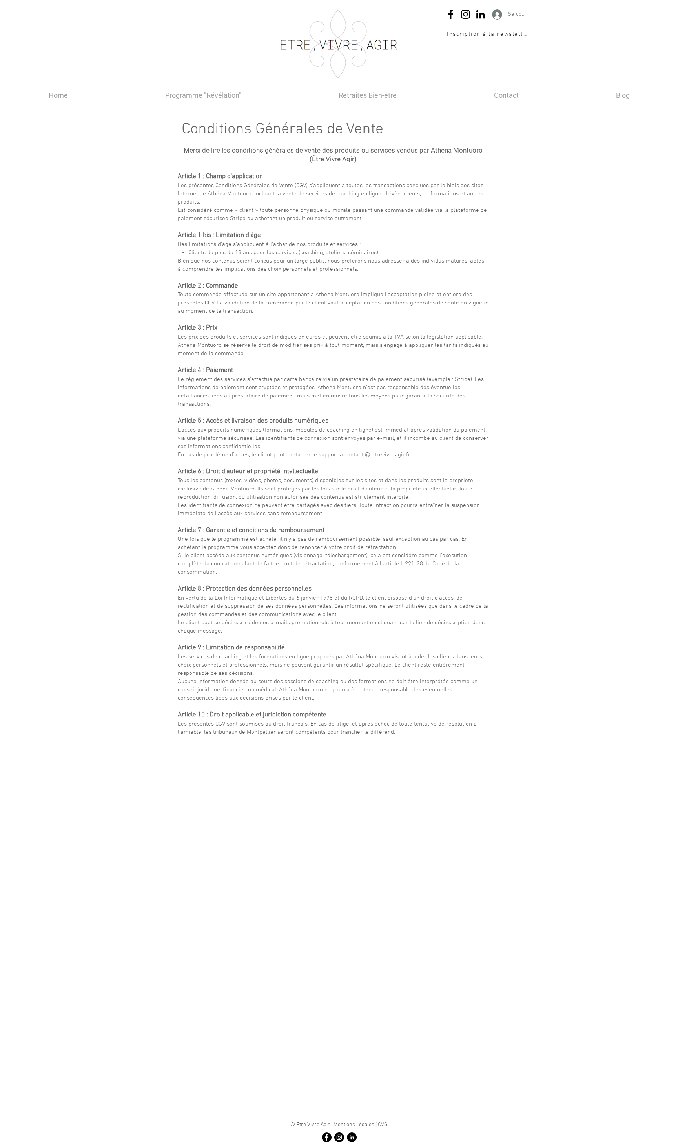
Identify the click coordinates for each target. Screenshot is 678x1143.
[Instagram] (465, 14)
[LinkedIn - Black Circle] (352, 1137)
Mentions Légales (354, 1124)
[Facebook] (451, 14)
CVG (383, 1124)
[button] (489, 34)
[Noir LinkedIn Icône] (480, 14)
